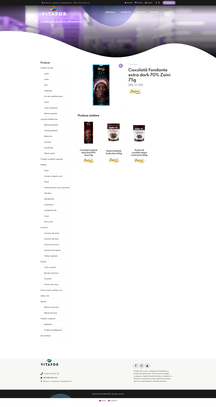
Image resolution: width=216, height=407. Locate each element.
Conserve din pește (51, 233)
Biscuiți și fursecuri (51, 273)
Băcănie (43, 165)
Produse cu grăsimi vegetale (51, 159)
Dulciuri (43, 261)
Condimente (49, 205)
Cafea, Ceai (44, 296)
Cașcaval (47, 142)
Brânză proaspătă (51, 125)
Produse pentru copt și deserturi (57, 187)
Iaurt (46, 85)
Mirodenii (47, 193)
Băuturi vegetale (50, 113)
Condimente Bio (50, 210)
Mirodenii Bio (49, 199)
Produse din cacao (51, 284)
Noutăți (154, 12)
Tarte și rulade (50, 267)
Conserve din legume (52, 250)
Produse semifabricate (53, 330)
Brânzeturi (48, 136)
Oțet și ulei (48, 222)
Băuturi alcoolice (50, 313)
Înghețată (48, 324)
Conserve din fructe (51, 244)
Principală (110, 12)
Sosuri (46, 216)
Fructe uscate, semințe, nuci (51, 290)
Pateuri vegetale (50, 256)
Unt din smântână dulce (53, 96)
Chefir (46, 79)
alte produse (45, 335)
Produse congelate (48, 318)
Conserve (44, 227)
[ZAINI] (135, 92)
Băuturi (43, 301)
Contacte (168, 12)
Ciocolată (48, 278)
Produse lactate (46, 68)
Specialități (48, 148)
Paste (46, 182)
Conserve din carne (51, 239)
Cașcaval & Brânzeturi (49, 119)
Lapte (46, 73)
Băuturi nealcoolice (51, 307)
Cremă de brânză (50, 130)
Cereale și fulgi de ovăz (53, 176)
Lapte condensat (50, 108)
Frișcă (46, 102)
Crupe (46, 170)
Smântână (48, 91)
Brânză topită (49, 153)
